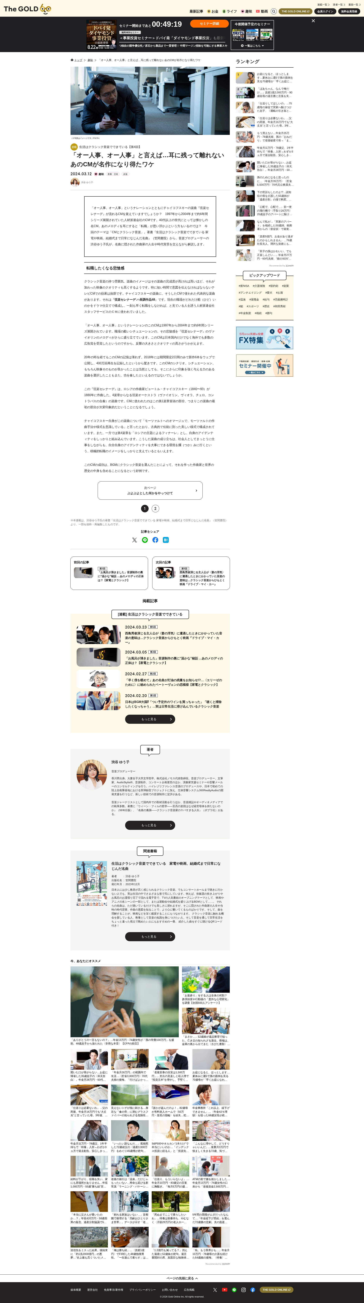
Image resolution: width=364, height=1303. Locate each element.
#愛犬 (268, 292)
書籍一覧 (353, 4)
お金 (215, 11)
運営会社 (92, 1289)
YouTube (224, 1289)
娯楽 (125, 174)
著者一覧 (338, 4)
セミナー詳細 (209, 23)
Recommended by (213, 1264)
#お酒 (279, 292)
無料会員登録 (349, 11)
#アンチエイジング (250, 292)
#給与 (266, 299)
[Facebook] (155, 540)
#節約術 (273, 285)
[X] (134, 540)
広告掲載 (189, 1289)
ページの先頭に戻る (180, 1278)
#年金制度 (245, 313)
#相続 (258, 313)
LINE (234, 1289)
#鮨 (241, 306)
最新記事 (196, 11)
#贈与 (268, 313)
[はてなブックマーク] (166, 540)
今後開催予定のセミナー (252, 24)
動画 (264, 11)
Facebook (252, 1289)
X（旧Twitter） (215, 1289)
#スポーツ (253, 306)
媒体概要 (76, 1289)
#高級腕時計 (280, 299)
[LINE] (145, 540)
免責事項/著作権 (113, 1289)
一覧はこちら (253, 45)
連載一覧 (322, 4)
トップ (78, 60)
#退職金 (254, 299)
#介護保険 (259, 285)
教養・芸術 (113, 174)
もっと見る (148, 719)
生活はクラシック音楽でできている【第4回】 (110, 147)
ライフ (232, 11)
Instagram (243, 1289)
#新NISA (244, 285)
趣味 (248, 11)
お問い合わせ (170, 1289)
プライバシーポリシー (142, 1289)
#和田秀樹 (279, 306)
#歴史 (266, 306)
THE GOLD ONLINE (294, 11)
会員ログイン (325, 11)
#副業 (285, 285)
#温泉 (242, 299)
